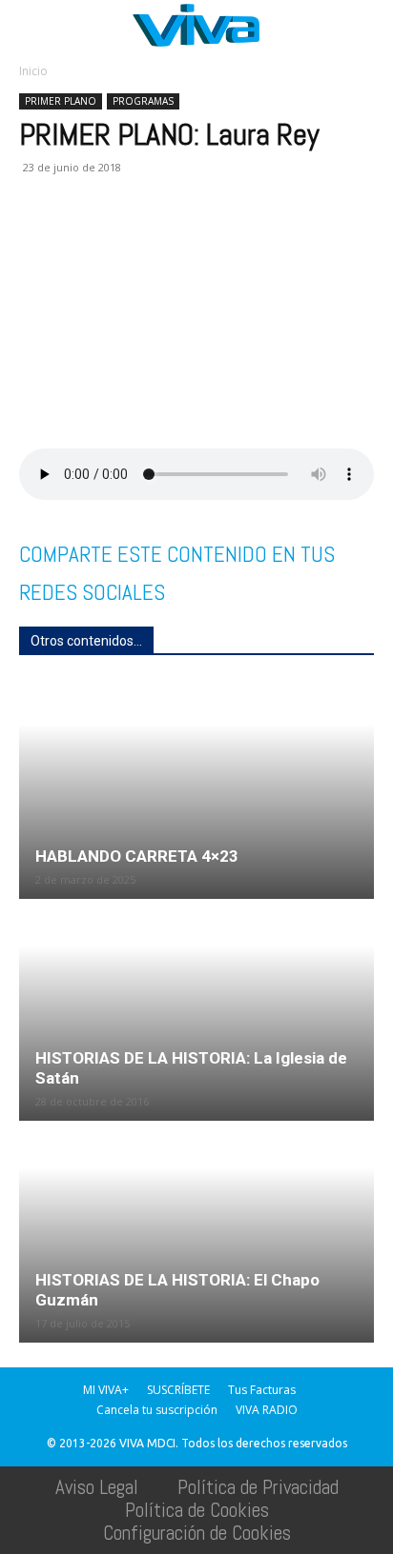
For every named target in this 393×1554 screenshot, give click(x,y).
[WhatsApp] (126, 237)
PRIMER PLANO (60, 101)
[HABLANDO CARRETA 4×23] (196, 789)
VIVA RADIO (267, 1410)
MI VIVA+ (106, 1390)
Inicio (33, 71)
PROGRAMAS (143, 101)
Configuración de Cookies (197, 1532)
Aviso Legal (96, 1487)
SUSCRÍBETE (178, 1390)
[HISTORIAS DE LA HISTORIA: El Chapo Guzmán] (196, 1233)
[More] (346, 237)
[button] (32, 25)
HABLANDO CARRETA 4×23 (136, 856)
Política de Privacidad (258, 1487)
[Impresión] (214, 237)
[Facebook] (38, 237)
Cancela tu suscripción (156, 1410)
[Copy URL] (301, 237)
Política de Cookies (197, 1510)
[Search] (366, 25)
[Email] (170, 237)
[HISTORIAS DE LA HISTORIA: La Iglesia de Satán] (196, 1011)
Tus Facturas (262, 1390)
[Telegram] (257, 237)
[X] (82, 237)
